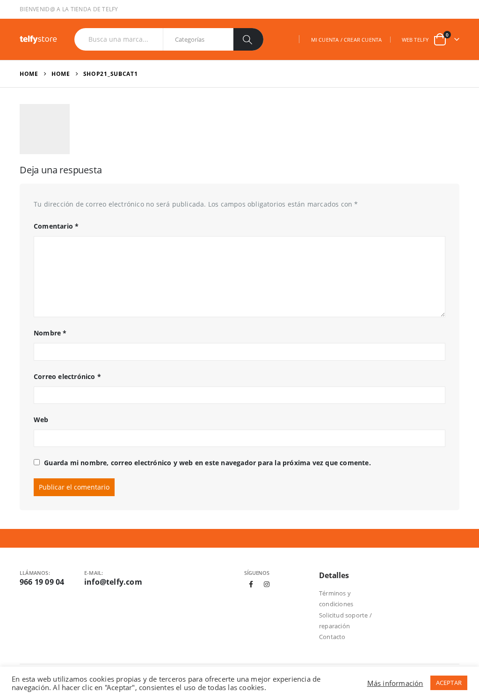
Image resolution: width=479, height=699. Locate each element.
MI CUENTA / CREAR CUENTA (346, 39)
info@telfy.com (113, 582)
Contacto (332, 636)
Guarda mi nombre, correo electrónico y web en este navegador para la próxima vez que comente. (207, 462)
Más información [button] (395, 683)
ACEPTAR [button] (449, 682)
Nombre (50, 332)
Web (41, 419)
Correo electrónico (67, 376)
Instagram (267, 584)
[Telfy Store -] (38, 40)
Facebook (251, 584)
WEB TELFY (415, 39)
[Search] (248, 39)
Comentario (56, 226)
